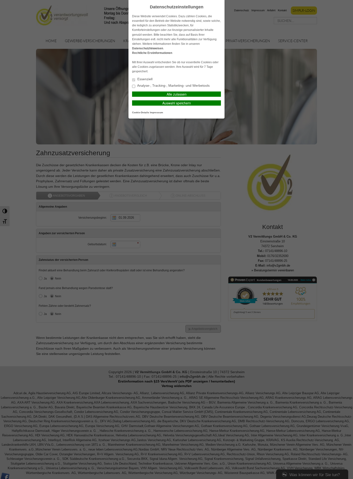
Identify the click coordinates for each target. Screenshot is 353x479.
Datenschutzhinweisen (147, 48)
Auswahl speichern (176, 103)
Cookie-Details (140, 112)
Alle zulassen (177, 94)
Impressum (156, 112)
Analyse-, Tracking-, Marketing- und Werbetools (173, 85)
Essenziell (144, 79)
